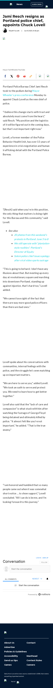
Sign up (45, 558)
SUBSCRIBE (37, 4)
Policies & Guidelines (15, 651)
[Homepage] (10, 631)
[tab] (11, 579)
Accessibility (11, 656)
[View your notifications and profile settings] (47, 579)
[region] (26, 576)
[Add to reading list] (48, 76)
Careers (31, 665)
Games (8, 665)
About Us (9, 643)
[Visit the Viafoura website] (44, 594)
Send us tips (11, 660)
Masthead (32, 656)
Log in (38, 558)
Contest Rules (34, 660)
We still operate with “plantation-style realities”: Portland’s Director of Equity (32, 247)
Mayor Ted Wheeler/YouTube (14, 70)
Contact (31, 643)
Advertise (9, 647)
